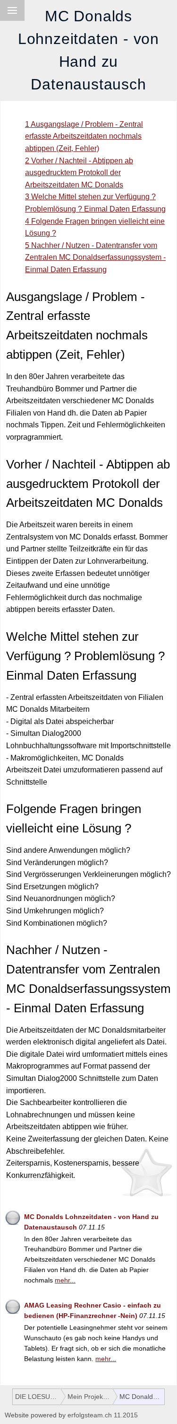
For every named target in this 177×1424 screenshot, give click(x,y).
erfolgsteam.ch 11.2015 (102, 1415)
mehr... (65, 1280)
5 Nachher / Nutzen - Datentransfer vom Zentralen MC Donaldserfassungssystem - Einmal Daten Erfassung (95, 257)
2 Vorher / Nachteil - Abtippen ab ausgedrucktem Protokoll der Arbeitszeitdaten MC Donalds (79, 173)
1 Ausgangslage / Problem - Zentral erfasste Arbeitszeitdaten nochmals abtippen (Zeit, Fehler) (84, 136)
